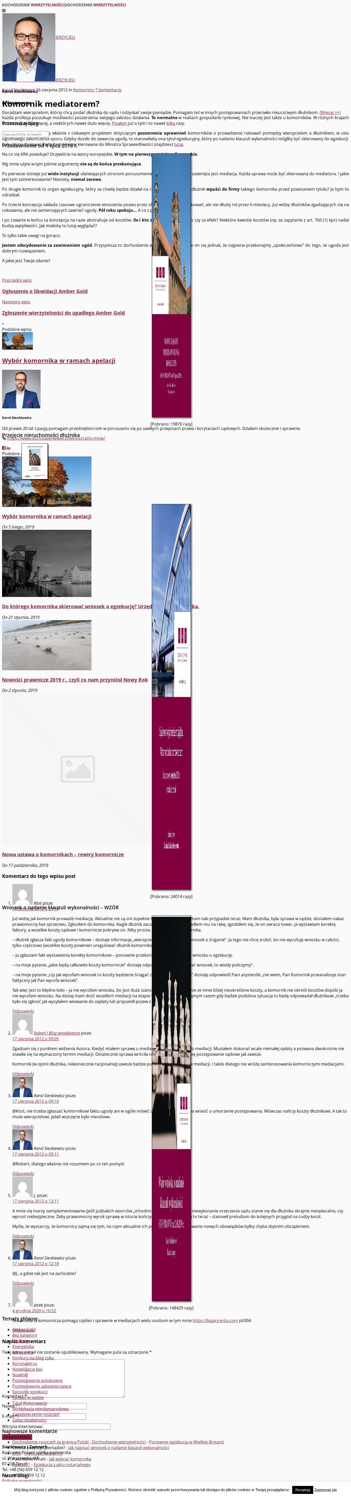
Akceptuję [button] (302, 1490)
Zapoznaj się (325, 1489)
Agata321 (21, 1464)
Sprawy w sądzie (28, 1397)
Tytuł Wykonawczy (29, 1403)
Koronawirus (24, 1363)
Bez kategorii (24, 1335)
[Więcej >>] (330, 112)
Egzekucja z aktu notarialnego (62, 1464)
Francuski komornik (43, 1453)
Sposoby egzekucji (30, 1392)
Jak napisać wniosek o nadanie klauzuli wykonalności (118, 1447)
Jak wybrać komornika (70, 1459)
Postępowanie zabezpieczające (41, 1386)
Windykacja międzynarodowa (40, 1409)
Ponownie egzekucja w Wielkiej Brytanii (186, 1442)
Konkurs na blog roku (33, 1358)
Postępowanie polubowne (37, 1380)
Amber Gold (24, 1329)
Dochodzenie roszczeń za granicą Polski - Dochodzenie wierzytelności (79, 1442)
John (16, 1453)
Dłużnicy (20, 1341)
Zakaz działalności (29, 1420)
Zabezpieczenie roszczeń (36, 1414)
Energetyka (23, 1346)
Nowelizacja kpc (27, 1369)
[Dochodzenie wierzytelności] (64, 5)
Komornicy (22, 1352)
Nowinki (20, 1375)
